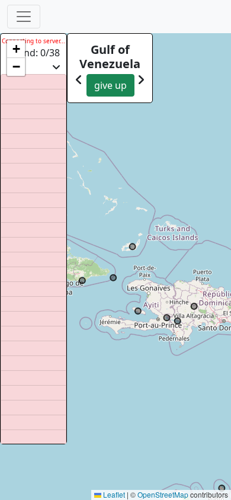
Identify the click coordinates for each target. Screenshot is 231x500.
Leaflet (113, 494)
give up (110, 85)
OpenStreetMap (162, 494)
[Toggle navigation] (23, 16)
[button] (16, 49)
